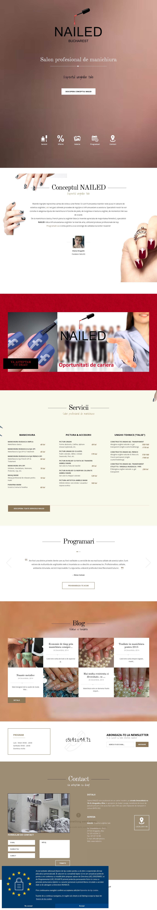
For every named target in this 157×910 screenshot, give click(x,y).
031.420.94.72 (78, 739)
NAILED (78, 25)
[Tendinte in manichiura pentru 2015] (96, 653)
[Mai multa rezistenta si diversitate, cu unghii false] (131, 682)
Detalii (17, 700)
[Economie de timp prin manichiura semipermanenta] (25, 653)
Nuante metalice (25, 675)
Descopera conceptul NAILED (78, 91)
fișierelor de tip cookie (89, 890)
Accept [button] (82, 906)
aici (47, 207)
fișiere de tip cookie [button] (44, 899)
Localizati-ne (142, 826)
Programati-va (53, 226)
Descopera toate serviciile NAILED (29, 508)
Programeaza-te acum (78, 585)
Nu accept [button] (29, 906)
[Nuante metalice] (61, 682)
